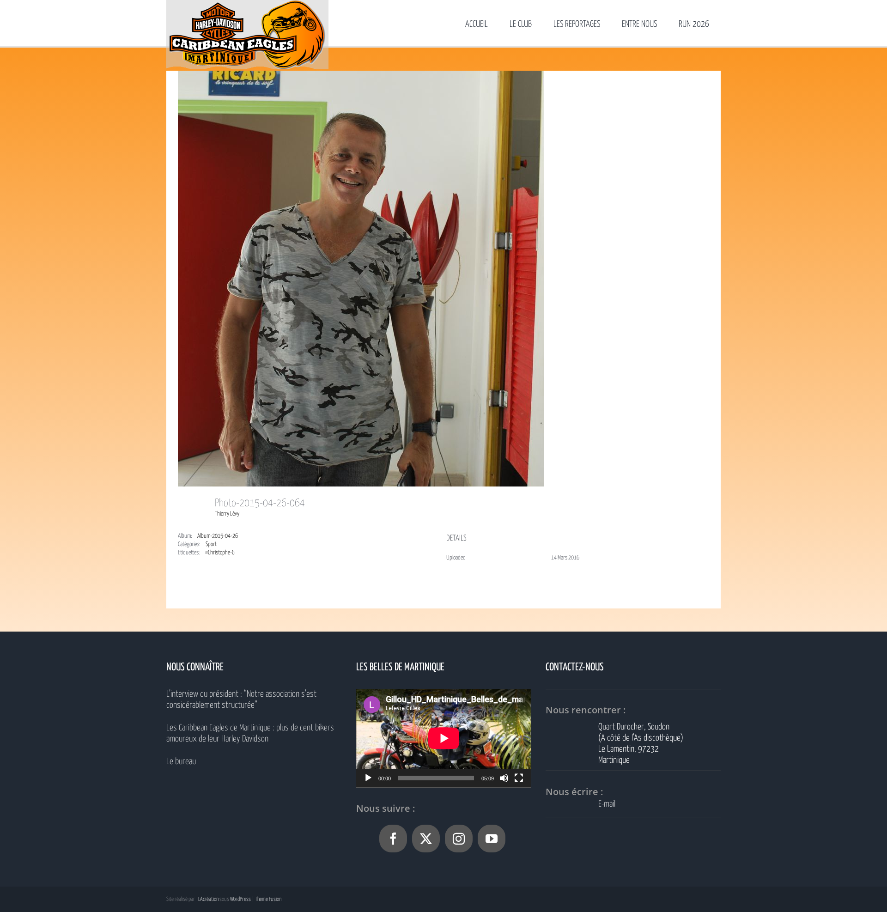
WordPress (240, 899)
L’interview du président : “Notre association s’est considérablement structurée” (241, 700)
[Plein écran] (518, 778)
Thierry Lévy (227, 514)
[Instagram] (459, 838)
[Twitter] (426, 838)
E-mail (606, 804)
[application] (443, 738)
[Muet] (504, 778)
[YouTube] (491, 838)
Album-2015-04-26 (217, 536)
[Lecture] (368, 778)
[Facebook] (393, 838)
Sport (211, 544)
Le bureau (181, 761)
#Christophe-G (220, 553)
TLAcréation (207, 899)
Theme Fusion (268, 899)
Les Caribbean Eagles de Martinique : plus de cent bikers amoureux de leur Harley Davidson (250, 733)
